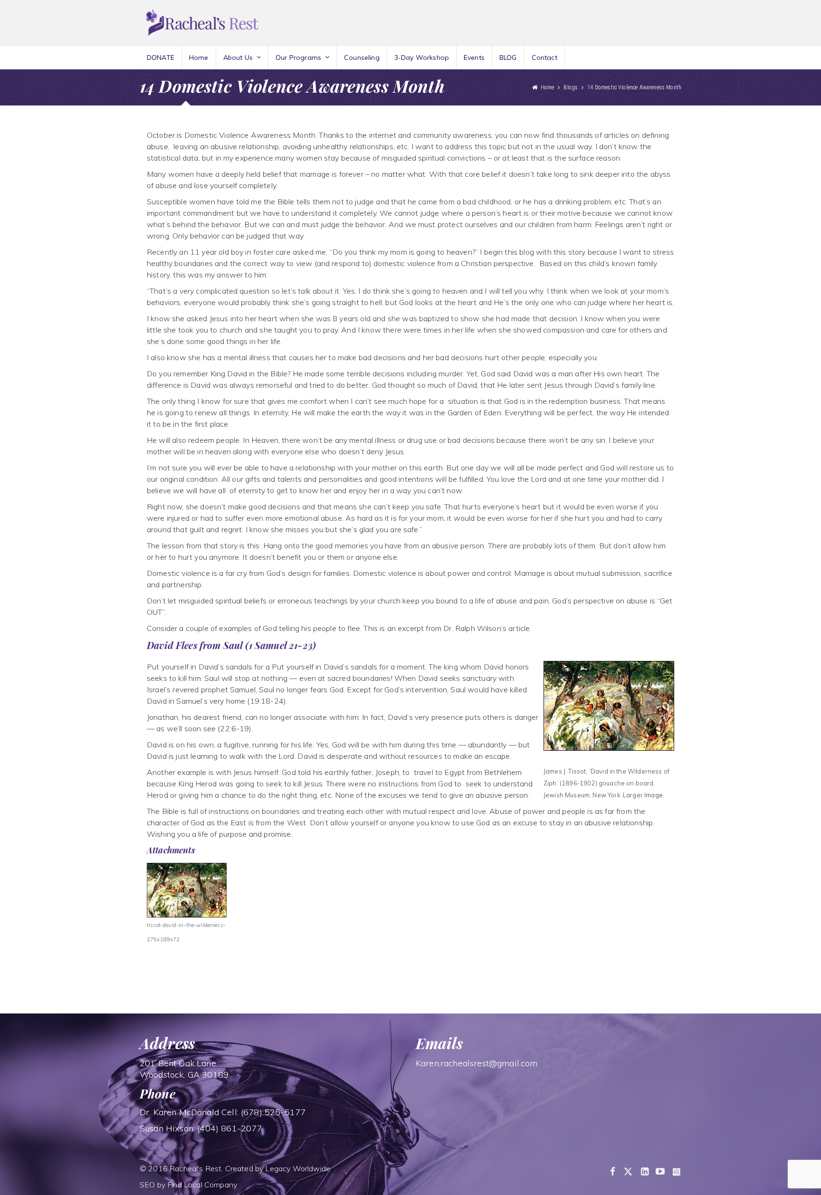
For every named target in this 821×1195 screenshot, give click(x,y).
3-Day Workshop (421, 57)
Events (474, 57)
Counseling (362, 57)
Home (199, 57)
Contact (544, 57)
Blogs (570, 87)
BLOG (508, 57)
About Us (238, 57)
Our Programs (298, 57)
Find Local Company (202, 1184)
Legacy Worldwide (297, 1168)
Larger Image (643, 795)
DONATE (160, 57)
